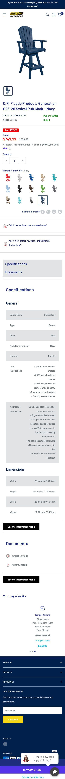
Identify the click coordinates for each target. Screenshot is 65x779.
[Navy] (43, 200)
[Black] (19, 189)
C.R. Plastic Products (14, 115)
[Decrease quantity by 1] (6, 160)
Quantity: (7, 154)
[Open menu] (4, 15)
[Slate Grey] (54, 189)
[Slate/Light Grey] (31, 200)
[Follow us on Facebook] (5, 744)
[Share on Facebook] (43, 211)
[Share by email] (60, 211)
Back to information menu (21, 526)
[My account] (53, 14)
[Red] (8, 178)
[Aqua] (19, 200)
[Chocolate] (31, 189)
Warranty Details (19, 564)
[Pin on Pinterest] (48, 211)
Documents (13, 272)
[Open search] (47, 14)
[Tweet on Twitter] (54, 211)
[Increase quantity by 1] (22, 160)
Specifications (16, 264)
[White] (19, 178)
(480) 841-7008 (33, 640)
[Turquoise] (54, 178)
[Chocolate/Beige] (8, 200)
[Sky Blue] (8, 189)
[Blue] (31, 178)
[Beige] (43, 178)
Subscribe (13, 719)
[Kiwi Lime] (43, 189)
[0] (59, 14)
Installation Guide (19, 556)
